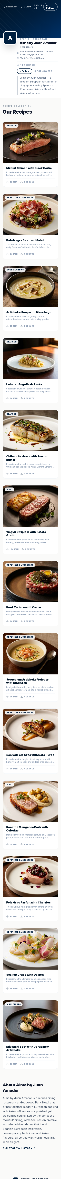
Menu (27, 6)
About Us (38, 6)
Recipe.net (11, 6)
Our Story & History (18, 1148)
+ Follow (50, 6)
